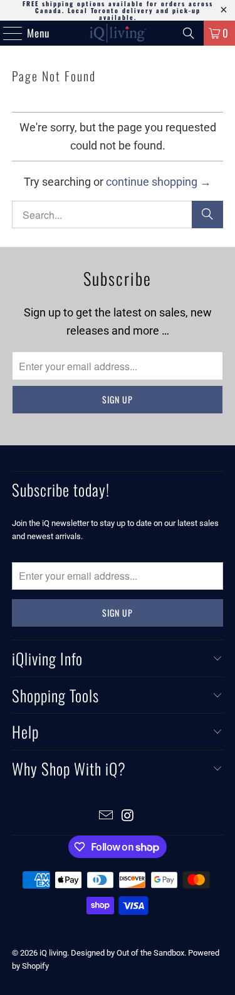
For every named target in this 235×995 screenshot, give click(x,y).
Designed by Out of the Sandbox (127, 952)
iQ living (53, 952)
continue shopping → (158, 181)
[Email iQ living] (106, 816)
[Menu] (6, 33)
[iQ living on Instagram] (127, 816)
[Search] (189, 33)
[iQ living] (118, 33)
